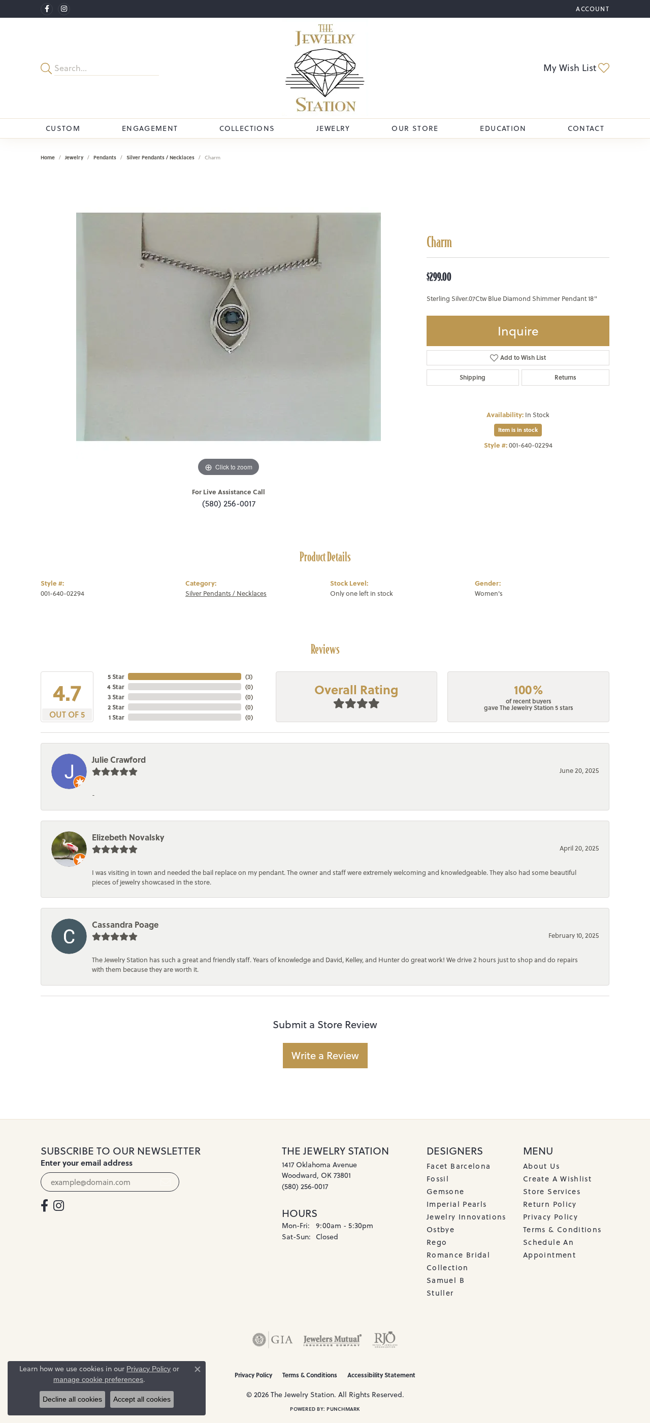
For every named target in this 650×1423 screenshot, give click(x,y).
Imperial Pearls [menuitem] (456, 1204)
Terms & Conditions (562, 1229)
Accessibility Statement (381, 1374)
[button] (591, 9)
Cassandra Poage (125, 924)
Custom (63, 128)
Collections (247, 128)
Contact (586, 128)
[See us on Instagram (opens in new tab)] (64, 9)
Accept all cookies (142, 1399)
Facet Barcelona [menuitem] (459, 1166)
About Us (541, 1166)
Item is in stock (518, 430)
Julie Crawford (119, 759)
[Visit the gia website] (272, 1339)
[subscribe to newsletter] (165, 1182)
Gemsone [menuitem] (446, 1191)
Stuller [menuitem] (440, 1293)
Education (503, 128)
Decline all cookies (72, 1399)
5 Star (116, 676)
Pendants (104, 157)
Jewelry (333, 128)
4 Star (115, 686)
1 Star (116, 717)
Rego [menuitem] (437, 1242)
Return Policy (550, 1204)
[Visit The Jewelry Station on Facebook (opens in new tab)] (47, 9)
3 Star (116, 696)
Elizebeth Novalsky (128, 837)
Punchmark (343, 1408)
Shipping (472, 377)
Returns (565, 377)
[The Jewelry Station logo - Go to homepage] (325, 68)
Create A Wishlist (557, 1178)
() (248, 676)
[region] (228, 327)
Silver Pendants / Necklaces (160, 157)
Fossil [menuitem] (438, 1178)
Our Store (415, 128)
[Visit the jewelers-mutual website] (332, 1339)
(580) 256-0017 (228, 503)
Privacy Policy (550, 1216)
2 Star (116, 707)
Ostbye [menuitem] (440, 1229)
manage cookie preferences (98, 1379)
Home (48, 157)
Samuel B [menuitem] (446, 1280)
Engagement (150, 128)
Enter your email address (87, 1162)
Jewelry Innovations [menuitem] (466, 1216)
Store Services (551, 1191)
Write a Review (325, 1055)
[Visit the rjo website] (385, 1339)
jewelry (74, 157)
